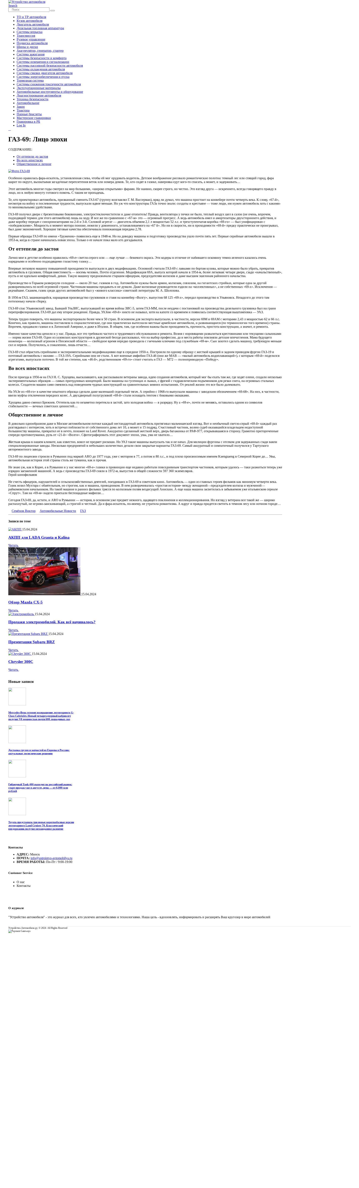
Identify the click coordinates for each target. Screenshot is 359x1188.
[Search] (52, 10)
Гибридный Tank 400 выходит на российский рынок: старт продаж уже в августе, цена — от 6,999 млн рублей (40, 788)
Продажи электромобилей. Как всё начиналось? (52, 622)
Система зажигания (30, 54)
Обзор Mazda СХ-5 (25, 602)
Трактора (23, 110)
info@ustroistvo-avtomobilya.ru (51, 858)
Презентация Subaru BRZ (31, 642)
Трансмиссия (26, 35)
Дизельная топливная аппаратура (40, 28)
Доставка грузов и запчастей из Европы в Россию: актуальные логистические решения (39, 752)
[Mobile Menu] (9, 129)
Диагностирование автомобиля (39, 95)
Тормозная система (30, 80)
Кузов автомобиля (29, 20)
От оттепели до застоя (32, 156)
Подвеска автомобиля (32, 43)
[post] (17, 704)
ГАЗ (83, 511)
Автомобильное (28, 103)
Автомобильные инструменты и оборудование (50, 91)
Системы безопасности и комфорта (41, 58)
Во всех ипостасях (30, 160)
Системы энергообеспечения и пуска (43, 77)
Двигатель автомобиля (33, 24)
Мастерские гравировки (34, 118)
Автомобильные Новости (58, 511)
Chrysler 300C (20, 661)
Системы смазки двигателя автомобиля (45, 73)
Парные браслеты (29, 114)
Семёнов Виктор (24, 511)
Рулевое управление (31, 39)
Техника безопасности (32, 99)
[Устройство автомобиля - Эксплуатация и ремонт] (26, 2)
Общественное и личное (34, 164)
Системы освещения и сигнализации (43, 62)
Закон (21, 106)
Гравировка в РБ (28, 121)
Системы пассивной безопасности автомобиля (50, 65)
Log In (21, 125)
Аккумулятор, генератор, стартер (40, 50)
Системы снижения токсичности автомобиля (49, 84)
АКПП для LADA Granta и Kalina (39, 537)
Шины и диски (27, 47)
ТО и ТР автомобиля (31, 17)
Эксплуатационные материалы (39, 88)
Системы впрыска (29, 32)
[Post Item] (15, 529)
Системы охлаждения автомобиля (41, 69)
